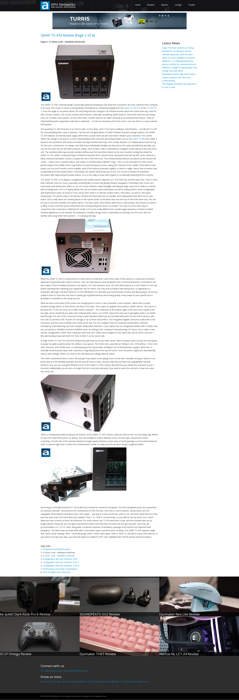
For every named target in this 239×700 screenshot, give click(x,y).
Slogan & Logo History (138, 681)
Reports (164, 4)
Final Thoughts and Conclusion (56, 572)
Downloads (106, 681)
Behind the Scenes (49, 681)
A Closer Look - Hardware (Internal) (58, 555)
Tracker (191, 4)
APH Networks (63, 4)
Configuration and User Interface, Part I (60, 559)
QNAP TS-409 (138, 139)
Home (138, 4)
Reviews (150, 4)
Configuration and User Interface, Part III (61, 565)
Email (85, 670)
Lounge (178, 4)
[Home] (45, 5)
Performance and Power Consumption (60, 569)
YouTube (45, 670)
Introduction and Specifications (56, 549)
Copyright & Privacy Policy (87, 681)
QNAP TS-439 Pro (132, 108)
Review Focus (119, 681)
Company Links (66, 681)
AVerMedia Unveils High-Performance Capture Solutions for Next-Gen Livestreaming (179, 77)
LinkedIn (69, 670)
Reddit (78, 670)
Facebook (55, 670)
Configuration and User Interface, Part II (61, 562)
